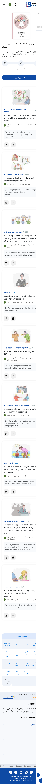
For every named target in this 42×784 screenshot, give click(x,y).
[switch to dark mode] (39, 27)
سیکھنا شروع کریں (21, 77)
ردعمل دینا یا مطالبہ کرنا (7, 664)
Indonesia (27, 766)
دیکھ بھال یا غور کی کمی (26, 654)
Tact (27, 644)
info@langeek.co (28, 717)
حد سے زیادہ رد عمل (17, 644)
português (10, 766)
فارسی (35, 766)
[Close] (38, 5)
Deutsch (19, 766)
